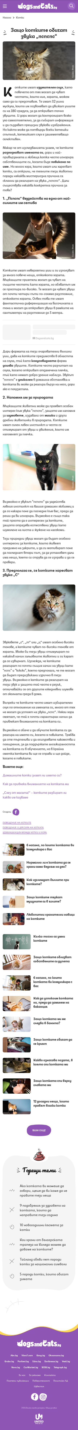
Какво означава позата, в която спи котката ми (53, 1062)
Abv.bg (14, 1355)
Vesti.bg (66, 1361)
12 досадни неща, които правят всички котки (51, 1103)
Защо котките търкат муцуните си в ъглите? (44, 899)
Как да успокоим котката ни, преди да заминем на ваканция (53, 1002)
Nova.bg (15, 1367)
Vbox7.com (27, 1355)
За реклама (35, 1374)
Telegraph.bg (60, 1367)
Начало (7, 17)
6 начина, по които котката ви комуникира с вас (50, 847)
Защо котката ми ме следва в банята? (49, 1020)
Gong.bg (40, 1355)
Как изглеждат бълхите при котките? (47, 881)
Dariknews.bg (51, 1361)
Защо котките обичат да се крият (52, 1041)
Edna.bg (36, 1361)
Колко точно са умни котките (49, 938)
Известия (39, 1386)
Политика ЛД (60, 1380)
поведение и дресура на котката (23, 827)
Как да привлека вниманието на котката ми (36, 783)
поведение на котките (17, 822)
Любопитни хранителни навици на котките (50, 916)
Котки (20, 17)
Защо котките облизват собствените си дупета (52, 959)
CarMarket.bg (31, 1367)
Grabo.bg (9, 1361)
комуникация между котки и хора (25, 832)
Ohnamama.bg (56, 1355)
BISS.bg (46, 1367)
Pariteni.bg (23, 1361)
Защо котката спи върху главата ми (52, 1082)
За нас (22, 1374)
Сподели (7, 811)
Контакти (50, 1374)
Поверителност (41, 1380)
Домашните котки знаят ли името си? (32, 774)
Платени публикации (18, 1380)
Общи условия (51, 1407)
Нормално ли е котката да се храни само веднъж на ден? (48, 864)
